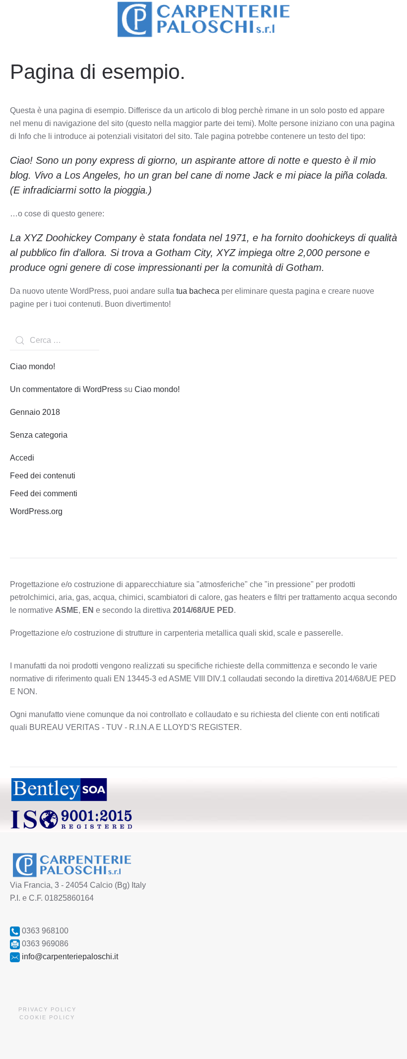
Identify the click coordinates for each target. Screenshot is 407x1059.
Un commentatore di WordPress (66, 389)
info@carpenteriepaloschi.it (70, 956)
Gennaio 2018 (35, 412)
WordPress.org (36, 511)
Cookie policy (47, 1017)
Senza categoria (39, 435)
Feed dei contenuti (42, 475)
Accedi (22, 458)
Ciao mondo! (32, 366)
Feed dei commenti (43, 493)
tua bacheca (197, 291)
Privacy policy (47, 1009)
